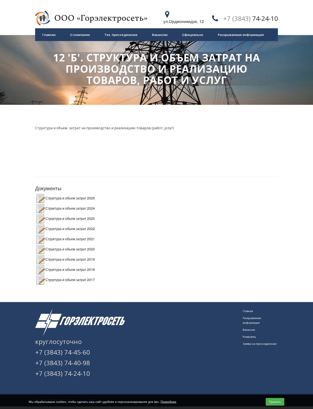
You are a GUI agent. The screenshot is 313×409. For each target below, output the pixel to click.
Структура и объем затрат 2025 (70, 198)
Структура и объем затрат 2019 (70, 259)
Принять (275, 401)
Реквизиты (249, 337)
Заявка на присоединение (260, 344)
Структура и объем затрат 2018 (70, 269)
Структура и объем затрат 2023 (70, 218)
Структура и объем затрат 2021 (70, 238)
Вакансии (160, 35)
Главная (49, 35)
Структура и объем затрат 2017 (70, 279)
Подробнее (168, 401)
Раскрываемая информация (241, 35)
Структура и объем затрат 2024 (70, 208)
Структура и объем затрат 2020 (70, 249)
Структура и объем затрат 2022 (70, 228)
